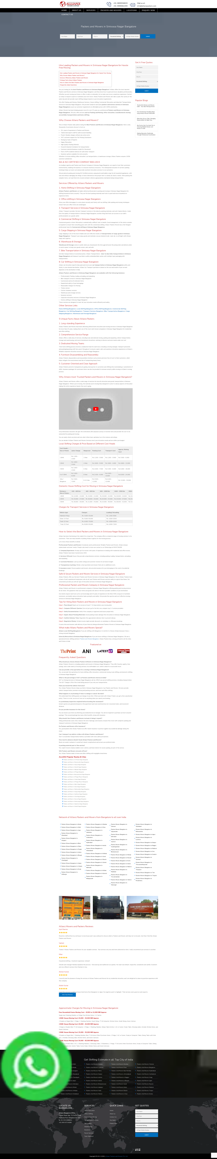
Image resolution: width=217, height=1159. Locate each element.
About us (76, 10)
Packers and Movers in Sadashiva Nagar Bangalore (76, 804)
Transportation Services (91, 1120)
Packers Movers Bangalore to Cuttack (72, 866)
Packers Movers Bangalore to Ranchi (96, 859)
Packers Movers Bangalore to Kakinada (94, 866)
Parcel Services (89, 1133)
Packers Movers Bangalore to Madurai (146, 848)
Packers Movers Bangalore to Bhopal (72, 855)
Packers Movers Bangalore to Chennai (119, 825)
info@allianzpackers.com (146, 6)
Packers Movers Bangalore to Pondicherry (144, 879)
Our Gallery (113, 1120)
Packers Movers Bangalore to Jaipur (145, 834)
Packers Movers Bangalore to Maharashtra (144, 830)
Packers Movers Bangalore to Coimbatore (94, 836)
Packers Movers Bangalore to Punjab (72, 849)
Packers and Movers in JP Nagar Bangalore (74, 772)
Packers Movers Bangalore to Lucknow (144, 838)
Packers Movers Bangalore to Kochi (120, 861)
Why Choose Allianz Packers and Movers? (72, 75)
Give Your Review (67, 995)
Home (64, 10)
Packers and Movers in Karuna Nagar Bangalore (75, 799)
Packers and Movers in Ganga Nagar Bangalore (75, 791)
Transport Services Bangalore (93, 311)
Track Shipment (88, 1136)
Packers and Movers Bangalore (89, 639)
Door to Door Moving (90, 1117)
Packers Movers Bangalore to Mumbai (96, 824)
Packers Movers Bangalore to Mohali (121, 855)
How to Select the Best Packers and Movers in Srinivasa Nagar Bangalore (82, 82)
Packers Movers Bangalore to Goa (145, 851)
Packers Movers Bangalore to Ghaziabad (70, 834)
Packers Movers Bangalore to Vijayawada (119, 830)
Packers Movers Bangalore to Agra (71, 830)
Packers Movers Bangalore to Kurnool (96, 873)
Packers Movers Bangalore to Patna (71, 846)
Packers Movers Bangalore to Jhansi (121, 863)
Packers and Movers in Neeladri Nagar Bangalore (75, 769)
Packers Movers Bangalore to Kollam (96, 870)
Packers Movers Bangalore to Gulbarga (70, 873)
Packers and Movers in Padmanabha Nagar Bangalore (76, 789)
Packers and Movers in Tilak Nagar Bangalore (74, 796)
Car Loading (87, 1123)
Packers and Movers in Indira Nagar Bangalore (74, 786)
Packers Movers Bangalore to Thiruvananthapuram (144, 863)
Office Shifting (88, 1114)
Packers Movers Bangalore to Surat (96, 856)
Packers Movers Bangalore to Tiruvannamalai (119, 876)
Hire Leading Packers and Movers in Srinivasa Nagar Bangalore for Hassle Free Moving (85, 73)
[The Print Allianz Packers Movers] (68, 651)
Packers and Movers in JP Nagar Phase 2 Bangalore (76, 777)
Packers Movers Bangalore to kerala (96, 845)
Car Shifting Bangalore (74, 311)
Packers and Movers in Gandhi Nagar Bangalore (75, 806)
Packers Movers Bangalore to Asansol (119, 840)
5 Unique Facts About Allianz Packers (71, 80)
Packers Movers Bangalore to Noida (71, 824)
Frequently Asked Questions (68, 85)
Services (90, 10)
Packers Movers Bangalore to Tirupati (146, 875)
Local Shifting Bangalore (85, 309)
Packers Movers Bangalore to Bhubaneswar (119, 851)
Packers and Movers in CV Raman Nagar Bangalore (76, 759)
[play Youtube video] (96, 409)
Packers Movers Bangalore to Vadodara (94, 831)
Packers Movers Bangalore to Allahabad (144, 825)
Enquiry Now (148, 10)
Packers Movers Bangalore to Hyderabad (94, 841)
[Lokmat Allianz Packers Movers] (123, 651)
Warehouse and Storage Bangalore (84, 314)
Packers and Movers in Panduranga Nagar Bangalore (76, 801)
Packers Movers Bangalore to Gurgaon (70, 839)
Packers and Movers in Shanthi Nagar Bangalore (75, 767)
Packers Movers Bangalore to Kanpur (146, 842)
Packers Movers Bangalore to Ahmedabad (94, 849)
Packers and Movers (111, 10)
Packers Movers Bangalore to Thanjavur (144, 868)
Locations (132, 10)
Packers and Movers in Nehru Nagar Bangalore (75, 784)
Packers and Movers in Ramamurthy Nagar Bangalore (76, 762)
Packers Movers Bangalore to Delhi (71, 827)
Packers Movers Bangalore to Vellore (121, 880)
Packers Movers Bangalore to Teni (145, 872)
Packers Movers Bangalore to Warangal (119, 884)
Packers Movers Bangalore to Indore (71, 852)
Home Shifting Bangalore (67, 309)
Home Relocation (89, 1110)
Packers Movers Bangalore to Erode (71, 869)
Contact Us (67, 14)
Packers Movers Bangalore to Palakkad (119, 871)
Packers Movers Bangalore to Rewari (121, 858)
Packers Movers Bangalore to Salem (71, 863)
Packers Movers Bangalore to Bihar (71, 843)
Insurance (87, 1130)
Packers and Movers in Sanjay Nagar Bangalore (75, 764)
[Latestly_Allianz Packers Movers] (105, 651)
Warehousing (88, 1127)
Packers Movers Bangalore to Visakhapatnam (119, 846)
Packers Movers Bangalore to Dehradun (119, 835)
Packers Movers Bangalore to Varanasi (144, 858)
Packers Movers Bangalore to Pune (95, 827)
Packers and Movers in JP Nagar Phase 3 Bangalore (76, 781)
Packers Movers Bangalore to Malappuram (94, 877)
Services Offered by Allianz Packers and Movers (74, 78)
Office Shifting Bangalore (103, 309)
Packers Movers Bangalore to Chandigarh (70, 859)
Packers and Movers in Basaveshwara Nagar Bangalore (77, 774)
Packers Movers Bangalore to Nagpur (146, 845)
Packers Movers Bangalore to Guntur (96, 862)
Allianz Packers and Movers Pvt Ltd (116, 1156)
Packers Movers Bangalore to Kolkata (96, 853)
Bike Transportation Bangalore (114, 311)
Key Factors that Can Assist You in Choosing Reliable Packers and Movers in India (146, 127)
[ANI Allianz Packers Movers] (86, 651)
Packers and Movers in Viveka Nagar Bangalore (75, 779)
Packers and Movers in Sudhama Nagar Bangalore (75, 794)
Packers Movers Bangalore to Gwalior (146, 854)
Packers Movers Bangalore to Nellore (121, 866)
